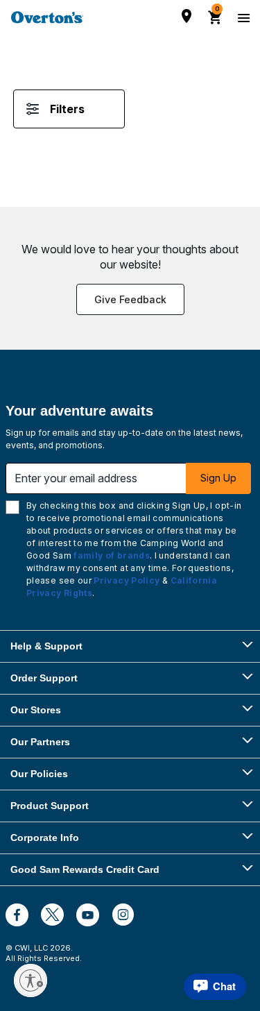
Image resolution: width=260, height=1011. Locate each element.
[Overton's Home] (47, 17)
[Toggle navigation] (242, 17)
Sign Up (218, 478)
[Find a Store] (186, 16)
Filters (67, 109)
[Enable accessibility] (30, 980)
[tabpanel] (130, 123)
